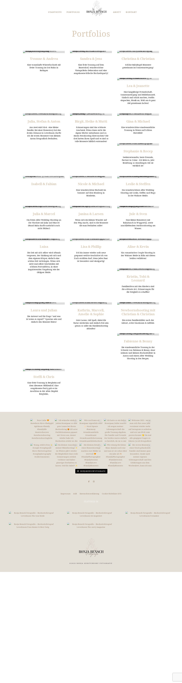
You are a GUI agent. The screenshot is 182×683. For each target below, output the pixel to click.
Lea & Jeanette (138, 86)
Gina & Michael (138, 121)
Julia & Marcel (44, 214)
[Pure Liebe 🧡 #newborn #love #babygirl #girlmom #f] (42, 430)
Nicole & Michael (91, 184)
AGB (75, 493)
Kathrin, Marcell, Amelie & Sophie (91, 312)
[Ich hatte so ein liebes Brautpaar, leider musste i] (115, 430)
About (117, 12)
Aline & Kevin (138, 246)
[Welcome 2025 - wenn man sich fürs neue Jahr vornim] (140, 430)
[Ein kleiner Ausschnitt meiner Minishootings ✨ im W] (66, 455)
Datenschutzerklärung (89, 493)
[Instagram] (94, 482)
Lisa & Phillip (91, 246)
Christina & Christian (138, 58)
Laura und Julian (44, 310)
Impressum (66, 493)
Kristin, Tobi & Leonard (138, 278)
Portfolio (73, 12)
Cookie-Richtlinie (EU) (112, 493)
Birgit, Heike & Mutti (91, 121)
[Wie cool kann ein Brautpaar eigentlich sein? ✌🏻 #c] (91, 430)
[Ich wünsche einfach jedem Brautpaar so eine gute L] (66, 430)
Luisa (44, 246)
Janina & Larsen (91, 214)
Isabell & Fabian (43, 184)
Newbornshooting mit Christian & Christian (138, 312)
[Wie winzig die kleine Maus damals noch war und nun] (115, 455)
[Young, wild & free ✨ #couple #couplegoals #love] (42, 455)
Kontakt (131, 12)
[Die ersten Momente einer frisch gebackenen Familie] (140, 455)
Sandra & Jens (91, 58)
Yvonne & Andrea (44, 58)
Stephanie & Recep (138, 151)
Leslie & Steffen (138, 184)
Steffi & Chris (43, 376)
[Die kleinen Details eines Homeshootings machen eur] (91, 455)
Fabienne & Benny (138, 341)
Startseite (55, 12)
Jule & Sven (138, 214)
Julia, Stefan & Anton (44, 121)
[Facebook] (89, 482)
